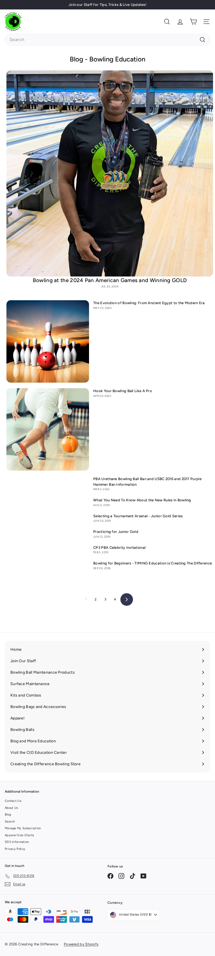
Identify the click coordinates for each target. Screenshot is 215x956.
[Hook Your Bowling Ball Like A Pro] (47, 429)
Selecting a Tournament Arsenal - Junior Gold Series (138, 516)
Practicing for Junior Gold (115, 532)
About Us (11, 808)
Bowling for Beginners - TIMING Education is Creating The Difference (152, 563)
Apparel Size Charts (19, 835)
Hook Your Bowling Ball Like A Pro (122, 391)
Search (10, 821)
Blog (8, 814)
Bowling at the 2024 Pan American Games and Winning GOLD (110, 280)
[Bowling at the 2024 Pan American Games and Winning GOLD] (109, 173)
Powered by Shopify (81, 944)
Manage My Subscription (23, 828)
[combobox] (107, 40)
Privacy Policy (15, 849)
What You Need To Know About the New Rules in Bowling (142, 500)
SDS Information (17, 842)
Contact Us (13, 801)
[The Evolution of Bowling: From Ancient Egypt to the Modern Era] (47, 341)
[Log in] (180, 21)
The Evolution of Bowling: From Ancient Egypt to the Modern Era (149, 303)
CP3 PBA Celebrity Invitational (119, 547)
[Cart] (193, 21)
